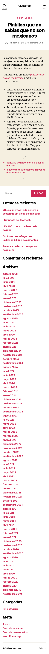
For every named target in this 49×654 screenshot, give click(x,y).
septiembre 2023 (13, 411)
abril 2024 (9, 383)
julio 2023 (8, 419)
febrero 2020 (11, 581)
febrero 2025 (10, 342)
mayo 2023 (9, 423)
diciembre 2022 (12, 444)
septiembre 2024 (13, 363)
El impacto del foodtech (17, 220)
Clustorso (24, 5)
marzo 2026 (10, 290)
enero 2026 (9, 298)
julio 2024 (8, 371)
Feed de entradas (13, 628)
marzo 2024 (10, 387)
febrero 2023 (10, 435)
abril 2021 (8, 525)
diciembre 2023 (12, 399)
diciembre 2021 (12, 492)
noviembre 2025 (12, 306)
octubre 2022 (11, 452)
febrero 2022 (10, 484)
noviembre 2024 (12, 354)
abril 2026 (9, 286)
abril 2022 (9, 476)
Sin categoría (24, 18)
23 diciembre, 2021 (34, 42)
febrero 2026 (10, 294)
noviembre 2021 (12, 496)
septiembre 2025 (13, 314)
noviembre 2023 (12, 403)
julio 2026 (8, 278)
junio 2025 (9, 326)
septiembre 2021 (13, 504)
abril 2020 (9, 573)
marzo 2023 (10, 431)
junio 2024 (9, 375)
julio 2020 (8, 561)
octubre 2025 (11, 310)
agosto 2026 (10, 273)
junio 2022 (9, 468)
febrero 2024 (10, 391)
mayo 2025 (9, 330)
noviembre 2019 (12, 593)
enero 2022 (9, 488)
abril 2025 (9, 334)
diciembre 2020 (12, 541)
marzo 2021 (10, 529)
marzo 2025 (10, 338)
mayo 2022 (9, 472)
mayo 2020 (9, 569)
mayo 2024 (9, 379)
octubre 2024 (11, 359)
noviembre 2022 (12, 448)
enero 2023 (9, 440)
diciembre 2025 (12, 302)
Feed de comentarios (15, 632)
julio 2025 (8, 322)
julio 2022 (8, 464)
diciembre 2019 (12, 589)
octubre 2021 (10, 500)
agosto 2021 (10, 508)
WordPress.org (12, 636)
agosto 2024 (10, 367)
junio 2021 (9, 516)
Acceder (8, 624)
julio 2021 (8, 512)
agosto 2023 (10, 415)
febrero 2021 (10, 533)
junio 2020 (9, 565)
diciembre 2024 (12, 350)
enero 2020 (9, 585)
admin (16, 42)
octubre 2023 (11, 407)
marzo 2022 (10, 480)
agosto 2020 (10, 557)
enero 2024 (9, 395)
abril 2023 (9, 427)
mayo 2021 (9, 521)
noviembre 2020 (12, 545)
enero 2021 (9, 537)
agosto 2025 (10, 318)
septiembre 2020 (13, 553)
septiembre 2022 (13, 456)
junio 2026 (9, 282)
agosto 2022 (10, 460)
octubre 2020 (11, 549)
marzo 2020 (10, 577)
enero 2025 (9, 346)
